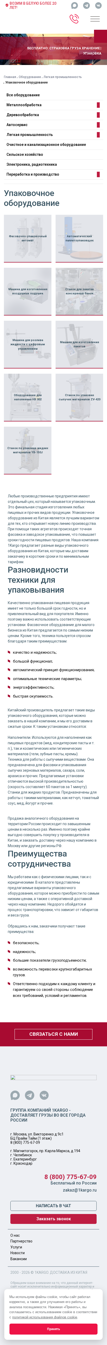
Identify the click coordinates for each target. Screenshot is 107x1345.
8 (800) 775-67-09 (25, 1142)
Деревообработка (22, 115)
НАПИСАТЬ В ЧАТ (53, 1205)
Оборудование (30, 77)
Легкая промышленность (63, 77)
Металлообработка (24, 105)
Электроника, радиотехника (31, 164)
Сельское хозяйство (24, 154)
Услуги (16, 1247)
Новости (17, 1253)
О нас (15, 1235)
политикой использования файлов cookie (44, 1317)
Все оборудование (23, 95)
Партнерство (21, 1241)
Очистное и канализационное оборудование (46, 144)
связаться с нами (53, 1034)
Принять (53, 1329)
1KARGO (41, 1272)
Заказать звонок (53, 1218)
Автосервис (17, 125)
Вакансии (18, 1259)
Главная (10, 77)
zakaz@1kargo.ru (80, 1190)
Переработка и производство (32, 174)
